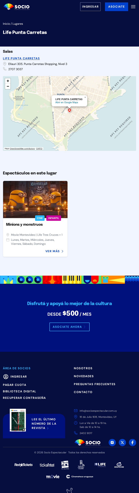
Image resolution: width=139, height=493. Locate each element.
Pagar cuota (14, 385)
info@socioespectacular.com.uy (98, 410)
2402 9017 (86, 433)
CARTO (39, 148)
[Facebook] (132, 442)
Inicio (6, 24)
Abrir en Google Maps (66, 102)
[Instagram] (112, 442)
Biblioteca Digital (19, 391)
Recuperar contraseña (24, 398)
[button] (69, 110)
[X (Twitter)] (122, 442)
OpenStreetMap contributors (22, 148)
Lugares (17, 24)
